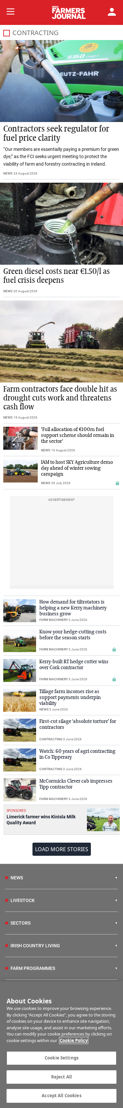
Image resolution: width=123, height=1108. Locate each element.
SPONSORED (16, 810)
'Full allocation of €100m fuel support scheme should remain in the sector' (77, 435)
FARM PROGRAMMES (32, 968)
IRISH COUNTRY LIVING (35, 945)
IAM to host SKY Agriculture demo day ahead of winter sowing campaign (77, 468)
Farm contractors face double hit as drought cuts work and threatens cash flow (60, 398)
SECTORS (20, 923)
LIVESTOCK (22, 900)
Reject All (61, 1077)
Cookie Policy (74, 1040)
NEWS (7, 173)
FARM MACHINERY (53, 620)
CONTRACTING (50, 739)
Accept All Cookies (61, 1095)
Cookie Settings (61, 1058)
